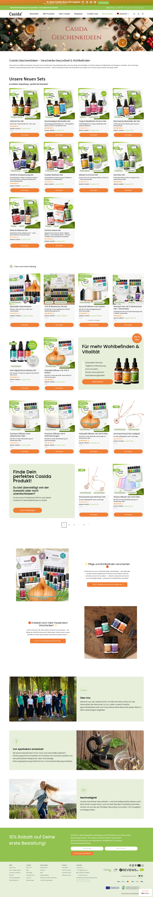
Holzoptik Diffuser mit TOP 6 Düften (57, 371)
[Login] (138, 14)
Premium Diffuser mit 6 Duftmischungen (55, 434)
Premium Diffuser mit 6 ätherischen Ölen (20, 434)
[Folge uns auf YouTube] (139, 865)
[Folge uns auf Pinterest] (136, 865)
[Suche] (134, 14)
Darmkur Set (119, 175)
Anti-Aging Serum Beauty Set (23, 370)
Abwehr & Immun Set (88, 175)
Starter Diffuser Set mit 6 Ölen (127, 497)
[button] (24, 126)
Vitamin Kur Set (17, 121)
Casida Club (92, 14)
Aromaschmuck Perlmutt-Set (92, 497)
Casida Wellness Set (54, 175)
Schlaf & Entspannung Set (21, 175)
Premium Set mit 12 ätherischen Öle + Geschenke (128, 307)
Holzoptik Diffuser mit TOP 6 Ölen (93, 433)
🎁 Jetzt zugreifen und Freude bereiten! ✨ (107, 584)
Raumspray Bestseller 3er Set (127, 121)
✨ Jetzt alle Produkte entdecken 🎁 (48, 641)
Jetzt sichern (97, 381)
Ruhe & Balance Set (19, 230)
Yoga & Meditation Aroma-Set (92, 121)
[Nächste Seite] (88, 524)
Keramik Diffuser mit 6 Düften (92, 306)
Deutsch (123, 14)
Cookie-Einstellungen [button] (46, 880)
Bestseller (34, 14)
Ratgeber (78, 14)
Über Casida (64, 14)
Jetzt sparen (103, 3)
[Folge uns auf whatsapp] (142, 865)
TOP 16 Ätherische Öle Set (56, 306)
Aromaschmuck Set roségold (127, 433)
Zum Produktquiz (27, 510)
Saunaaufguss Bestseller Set (57, 121)
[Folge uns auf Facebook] (130, 865)
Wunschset (107, 14)
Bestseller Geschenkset (20, 306)
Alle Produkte (49, 14)
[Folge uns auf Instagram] (133, 865)
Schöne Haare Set (53, 230)
